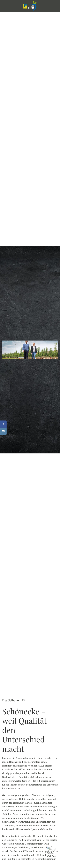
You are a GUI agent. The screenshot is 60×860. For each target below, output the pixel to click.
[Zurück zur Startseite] (30, 6)
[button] (3, 6)
